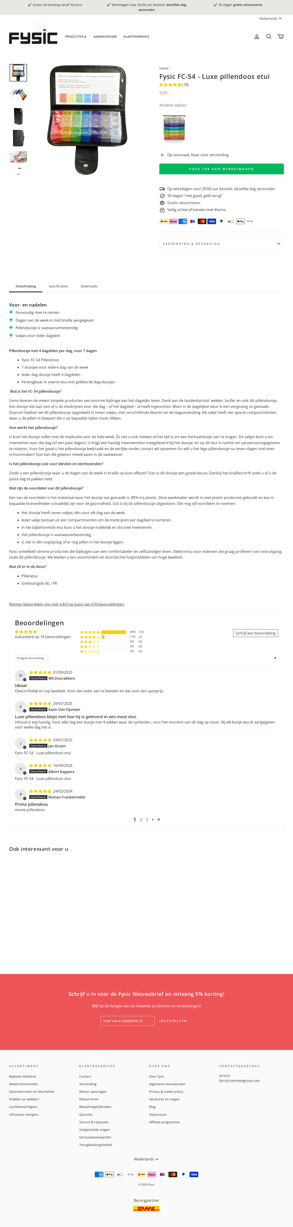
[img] (40, 672)
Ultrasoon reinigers (24, 1114)
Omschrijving (26, 286)
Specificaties (58, 286)
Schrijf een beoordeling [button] (256, 633)
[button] (170, 84)
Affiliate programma (164, 1122)
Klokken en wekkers (24, 1099)
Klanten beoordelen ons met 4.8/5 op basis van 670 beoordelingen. (67, 604)
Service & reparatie (94, 1122)
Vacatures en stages (164, 1099)
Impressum (157, 1114)
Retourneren (89, 1099)
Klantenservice (136, 36)
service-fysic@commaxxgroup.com (239, 1078)
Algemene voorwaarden (167, 1084)
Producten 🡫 (76, 36)
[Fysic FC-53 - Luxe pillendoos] (174, 127)
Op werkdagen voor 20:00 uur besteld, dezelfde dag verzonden (221, 188)
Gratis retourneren (183, 202)
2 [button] (141, 819)
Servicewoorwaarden (95, 1137)
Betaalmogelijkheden (95, 1107)
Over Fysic (157, 1076)
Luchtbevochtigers (23, 1107)
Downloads (89, 286)
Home (163, 68)
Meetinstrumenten (23, 1084)
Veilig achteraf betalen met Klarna (196, 209)
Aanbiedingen (105, 36)
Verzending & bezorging (191, 244)
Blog (152, 1107)
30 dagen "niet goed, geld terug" (194, 195)
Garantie (85, 1114)
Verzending (88, 1084)
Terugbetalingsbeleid (95, 1145)
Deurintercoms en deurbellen (32, 1091)
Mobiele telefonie (22, 1076)
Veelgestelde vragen (94, 1129)
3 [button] (147, 819)
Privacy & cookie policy (166, 1091)
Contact (85, 1076)
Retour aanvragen (93, 1091)
